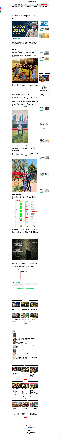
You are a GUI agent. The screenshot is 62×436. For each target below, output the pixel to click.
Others (39, 4)
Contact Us (32, 430)
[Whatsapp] (16, 38)
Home (13, 6)
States (25, 4)
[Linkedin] (15, 38)
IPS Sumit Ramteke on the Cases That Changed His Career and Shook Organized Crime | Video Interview (33, 374)
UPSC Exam (21, 285)
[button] (13, 1)
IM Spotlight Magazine (44, 4)
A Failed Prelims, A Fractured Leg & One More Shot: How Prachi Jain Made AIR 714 (25, 389)
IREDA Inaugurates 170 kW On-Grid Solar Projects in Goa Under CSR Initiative (16, 408)
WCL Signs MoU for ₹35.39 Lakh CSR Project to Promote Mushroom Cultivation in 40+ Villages (25, 408)
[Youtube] (29, 427)
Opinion (37, 4)
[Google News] (19, 38)
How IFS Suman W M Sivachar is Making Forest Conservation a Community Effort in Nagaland (34, 319)
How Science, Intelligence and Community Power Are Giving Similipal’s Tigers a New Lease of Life (25, 309)
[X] (13, 38)
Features (19, 4)
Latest (16, 4)
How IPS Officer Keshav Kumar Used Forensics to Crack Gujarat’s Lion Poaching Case (16, 373)
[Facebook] (14, 38)
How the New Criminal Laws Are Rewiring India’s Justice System (16, 309)
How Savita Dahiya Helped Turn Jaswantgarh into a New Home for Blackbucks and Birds (16, 319)
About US (29, 430)
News (21, 4)
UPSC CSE (14, 285)
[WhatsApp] (33, 427)
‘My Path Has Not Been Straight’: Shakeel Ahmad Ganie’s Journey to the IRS (25, 373)
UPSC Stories (31, 4)
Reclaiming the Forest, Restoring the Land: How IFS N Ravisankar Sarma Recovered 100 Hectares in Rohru (34, 309)
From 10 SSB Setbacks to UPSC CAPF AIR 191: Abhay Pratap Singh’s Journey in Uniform (33, 389)
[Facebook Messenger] (18, 38)
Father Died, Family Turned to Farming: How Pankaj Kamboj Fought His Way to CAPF (16, 389)
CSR (34, 4)
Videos (28, 4)
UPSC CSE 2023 (17, 285)
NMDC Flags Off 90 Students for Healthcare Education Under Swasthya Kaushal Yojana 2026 (34, 408)
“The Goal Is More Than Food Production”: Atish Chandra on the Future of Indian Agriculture (25, 319)
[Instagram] (31, 427)
